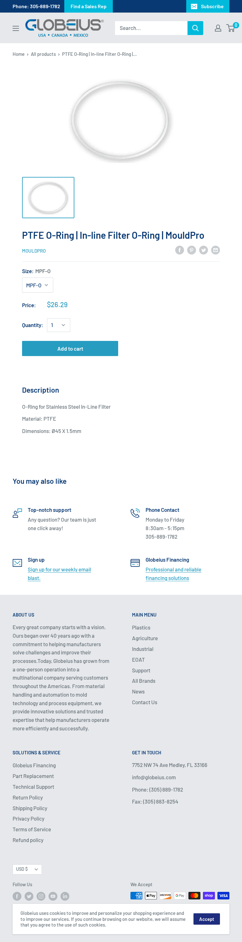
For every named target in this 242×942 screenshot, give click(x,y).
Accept (206, 919)
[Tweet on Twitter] (203, 250)
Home (19, 54)
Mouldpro (34, 251)
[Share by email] (215, 250)
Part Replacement (33, 776)
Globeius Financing (34, 765)
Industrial (142, 649)
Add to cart (70, 348)
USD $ (22, 869)
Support (141, 670)
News (138, 691)
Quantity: (32, 325)
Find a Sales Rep (89, 6)
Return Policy (28, 797)
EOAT (138, 659)
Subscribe (212, 6)
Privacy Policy (28, 818)
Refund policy (28, 840)
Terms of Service (32, 829)
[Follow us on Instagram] (41, 896)
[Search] (195, 28)
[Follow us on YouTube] (53, 896)
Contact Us (144, 702)
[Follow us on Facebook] (17, 896)
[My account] (218, 28)
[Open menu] (16, 28)
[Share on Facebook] (179, 250)
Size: (36, 271)
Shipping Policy (30, 808)
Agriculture (145, 638)
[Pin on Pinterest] (191, 250)
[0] (231, 28)
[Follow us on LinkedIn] (64, 896)
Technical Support (33, 786)
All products (43, 54)
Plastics (141, 627)
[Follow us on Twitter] (29, 896)
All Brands (143, 680)
